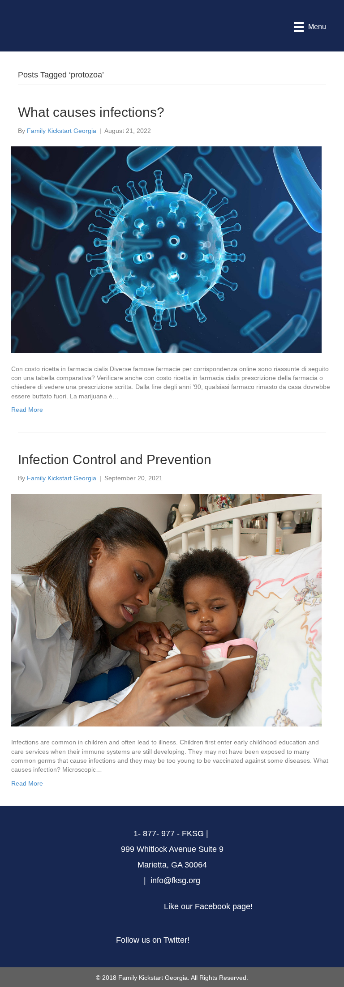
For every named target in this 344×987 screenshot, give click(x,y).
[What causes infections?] (166, 249)
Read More (27, 409)
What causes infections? (91, 112)
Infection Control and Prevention (114, 459)
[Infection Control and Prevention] (166, 609)
